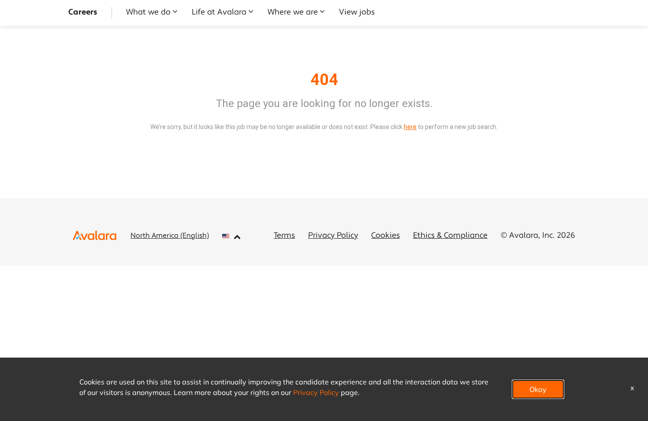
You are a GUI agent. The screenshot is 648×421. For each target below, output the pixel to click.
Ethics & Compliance (450, 236)
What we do (148, 13)
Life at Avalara (219, 13)
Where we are (293, 13)
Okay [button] (538, 389)
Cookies (385, 236)
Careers (82, 13)
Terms (284, 236)
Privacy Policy (333, 236)
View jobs (357, 13)
